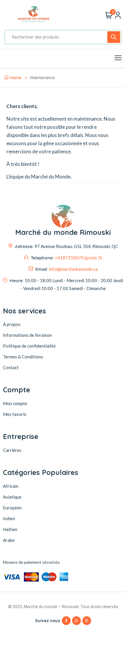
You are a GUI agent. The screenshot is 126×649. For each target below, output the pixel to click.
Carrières (12, 450)
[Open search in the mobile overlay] (63, 37)
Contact (11, 367)
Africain (10, 486)
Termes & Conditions (23, 356)
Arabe (9, 540)
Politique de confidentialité (29, 345)
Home (15, 77)
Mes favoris (14, 414)
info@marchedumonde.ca (73, 269)
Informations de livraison (27, 335)
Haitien (10, 529)
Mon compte (15, 403)
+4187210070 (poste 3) (78, 257)
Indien (9, 518)
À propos (12, 324)
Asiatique (12, 496)
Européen (12, 507)
